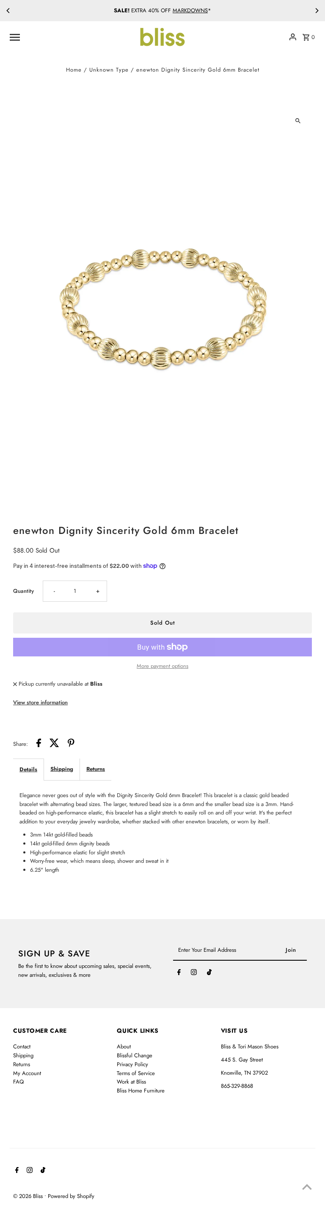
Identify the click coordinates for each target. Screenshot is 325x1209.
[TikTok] (209, 973)
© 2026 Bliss (28, 1196)
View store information (40, 702)
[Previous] (8, 10)
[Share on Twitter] (54, 744)
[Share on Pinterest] (71, 744)
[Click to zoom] (298, 121)
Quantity (23, 591)
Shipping (61, 769)
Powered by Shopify (71, 1196)
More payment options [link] (162, 666)
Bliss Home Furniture (141, 1091)
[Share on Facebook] (38, 744)
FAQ (18, 1082)
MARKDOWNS (190, 10)
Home (74, 70)
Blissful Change (134, 1055)
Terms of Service (136, 1073)
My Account (27, 1073)
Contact (21, 1046)
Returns (95, 769)
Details (28, 769)
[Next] (316, 10)
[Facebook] (179, 973)
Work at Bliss (131, 1082)
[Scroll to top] (307, 1186)
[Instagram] (194, 973)
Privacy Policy (132, 1064)
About (124, 1046)
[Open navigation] (71, 36)
